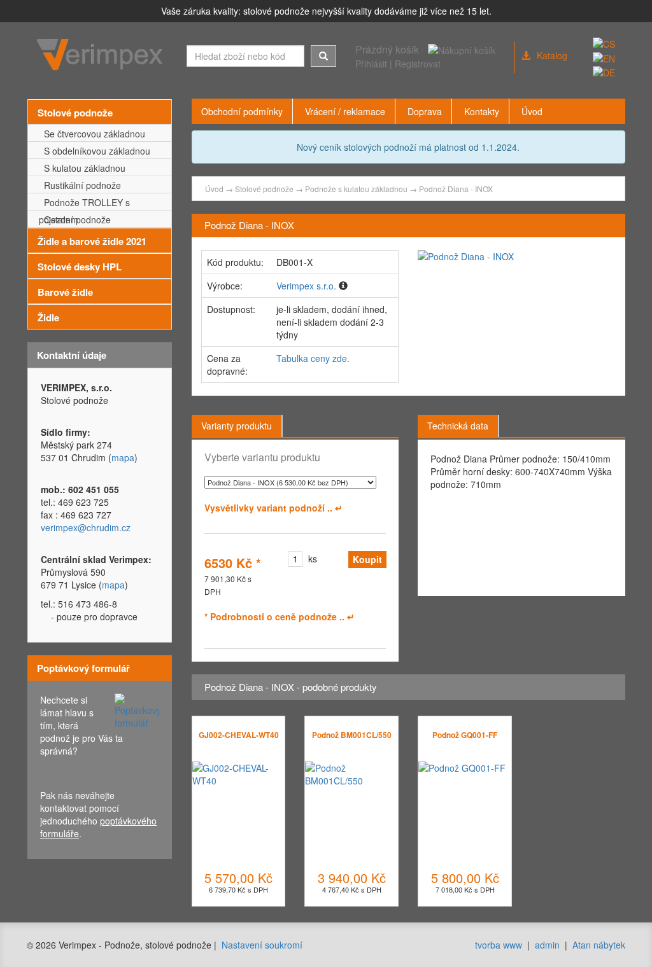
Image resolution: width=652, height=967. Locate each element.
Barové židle (65, 292)
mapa (122, 457)
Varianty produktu (236, 425)
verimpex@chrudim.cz (86, 527)
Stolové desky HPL (80, 267)
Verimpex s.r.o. (306, 285)
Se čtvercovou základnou (92, 133)
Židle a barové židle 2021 (92, 241)
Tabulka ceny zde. (313, 358)
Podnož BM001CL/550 (352, 735)
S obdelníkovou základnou (94, 150)
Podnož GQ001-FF (464, 735)
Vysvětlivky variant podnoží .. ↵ (273, 507)
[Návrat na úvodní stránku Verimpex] (102, 55)
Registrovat (418, 63)
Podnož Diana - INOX (456, 188)
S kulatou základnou (82, 168)
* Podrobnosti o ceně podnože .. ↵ (279, 616)
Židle (48, 317)
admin (547, 944)
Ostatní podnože (75, 219)
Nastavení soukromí (262, 944)
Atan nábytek (598, 944)
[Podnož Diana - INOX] (517, 256)
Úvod (214, 188)
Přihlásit (371, 63)
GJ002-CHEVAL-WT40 (239, 735)
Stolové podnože (75, 113)
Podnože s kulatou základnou (356, 188)
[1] (323, 56)
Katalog (552, 55)
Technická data (457, 425)
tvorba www (498, 944)
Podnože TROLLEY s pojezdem (84, 203)
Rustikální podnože (80, 185)
